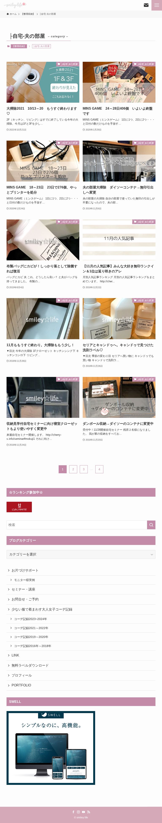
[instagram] (78, 812)
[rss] (88, 812)
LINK (15, 655)
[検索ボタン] (146, 5)
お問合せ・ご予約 (25, 599)
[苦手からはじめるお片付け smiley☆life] (15, 5)
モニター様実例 (24, 580)
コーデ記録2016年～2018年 (32, 646)
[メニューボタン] (156, 5)
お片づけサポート (25, 570)
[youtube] (83, 812)
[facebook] (73, 812)
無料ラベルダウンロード (30, 665)
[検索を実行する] (151, 524)
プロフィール (22, 675)
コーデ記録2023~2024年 (30, 619)
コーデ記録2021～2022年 (31, 628)
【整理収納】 (19, 46)
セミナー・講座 (23, 589)
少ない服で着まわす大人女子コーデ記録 (42, 609)
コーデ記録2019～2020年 (31, 637)
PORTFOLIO (21, 685)
